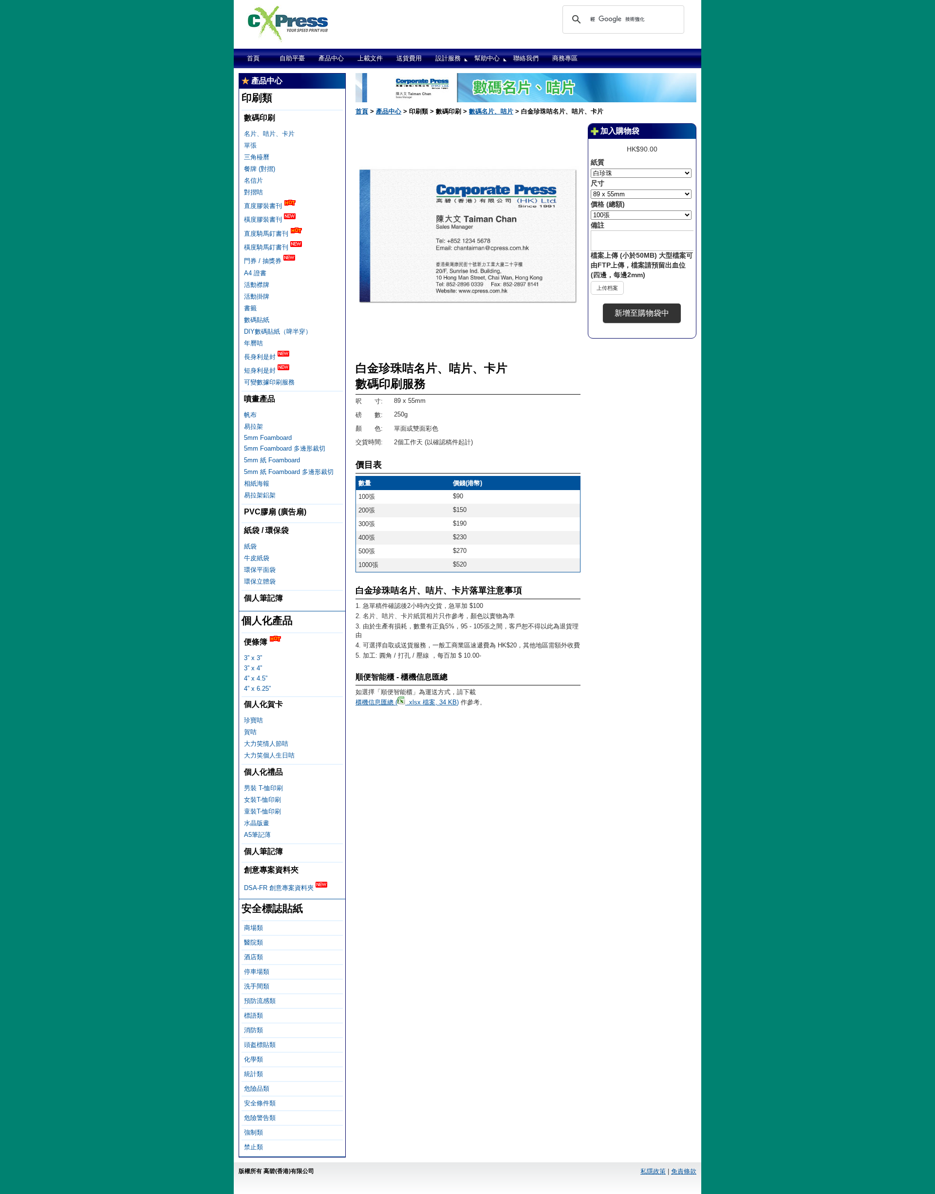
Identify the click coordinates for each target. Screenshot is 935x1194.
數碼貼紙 (256, 319)
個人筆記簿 (263, 598)
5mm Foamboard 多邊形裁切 (284, 448)
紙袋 (250, 546)
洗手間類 (256, 986)
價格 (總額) (608, 204)
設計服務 (448, 58)
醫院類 (253, 942)
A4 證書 (255, 273)
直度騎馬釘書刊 (267, 233)
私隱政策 (653, 1171)
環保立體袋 (260, 581)
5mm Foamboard (268, 437)
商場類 (253, 927)
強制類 (253, 1132)
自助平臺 (292, 58)
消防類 (253, 1030)
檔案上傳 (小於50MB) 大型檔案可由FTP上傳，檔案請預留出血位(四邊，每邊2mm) (642, 265)
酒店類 (253, 957)
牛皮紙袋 (256, 558)
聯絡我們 (526, 58)
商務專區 (565, 58)
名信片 (253, 180)
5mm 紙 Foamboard (272, 460)
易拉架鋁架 (260, 495)
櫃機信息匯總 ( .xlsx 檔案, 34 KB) (407, 702)
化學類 (253, 1059)
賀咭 (250, 732)
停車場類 (256, 971)
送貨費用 (409, 58)
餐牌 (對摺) (259, 168)
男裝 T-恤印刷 (263, 788)
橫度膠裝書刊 (264, 220)
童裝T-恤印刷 (262, 811)
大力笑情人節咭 (266, 743)
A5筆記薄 (257, 834)
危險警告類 (260, 1117)
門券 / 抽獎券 (263, 261)
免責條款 (683, 1171)
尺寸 (597, 183)
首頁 (253, 58)
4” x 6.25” (257, 688)
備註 (597, 225)
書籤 (250, 308)
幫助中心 (487, 58)
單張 (250, 145)
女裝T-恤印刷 (262, 799)
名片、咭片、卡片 (269, 133)
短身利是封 (261, 370)
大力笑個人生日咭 (269, 755)
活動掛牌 (256, 296)
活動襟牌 (256, 284)
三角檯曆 (256, 157)
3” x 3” (253, 658)
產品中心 (331, 58)
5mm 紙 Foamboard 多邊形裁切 (289, 471)
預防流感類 (260, 1000)
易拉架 (253, 426)
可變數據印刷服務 (269, 382)
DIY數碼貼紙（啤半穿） (278, 331)
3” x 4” (253, 668)
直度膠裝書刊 (264, 205)
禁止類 (253, 1147)
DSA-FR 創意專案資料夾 (280, 887)
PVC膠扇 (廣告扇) (275, 512)
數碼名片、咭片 (491, 111)
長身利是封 (261, 356)
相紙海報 (256, 483)
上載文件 (370, 58)
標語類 (253, 1015)
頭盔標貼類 (260, 1044)
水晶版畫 (256, 823)
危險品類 (256, 1088)
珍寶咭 (253, 720)
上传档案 (607, 288)
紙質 (597, 162)
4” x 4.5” (255, 678)
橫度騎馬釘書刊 (267, 247)
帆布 (250, 414)
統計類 (253, 1074)
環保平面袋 (260, 569)
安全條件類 (260, 1103)
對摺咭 (253, 192)
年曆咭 (253, 343)
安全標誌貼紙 (272, 908)
